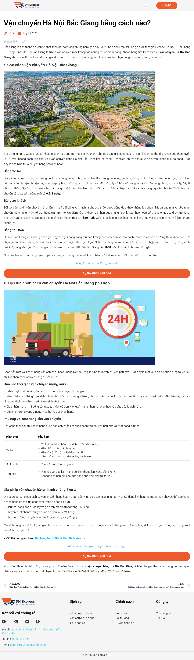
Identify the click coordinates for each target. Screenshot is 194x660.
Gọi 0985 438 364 (98, 273)
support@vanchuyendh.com (28, 644)
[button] (146, 5)
